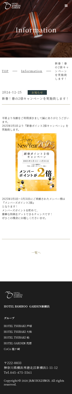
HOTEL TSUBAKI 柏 (16, 337)
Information (31, 71)
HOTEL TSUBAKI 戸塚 (18, 326)
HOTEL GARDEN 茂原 (18, 343)
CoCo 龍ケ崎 (12, 349)
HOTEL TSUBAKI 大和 (18, 332)
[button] (66, 6)
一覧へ (36, 253)
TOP (5, 71)
